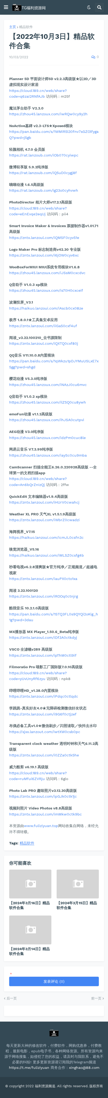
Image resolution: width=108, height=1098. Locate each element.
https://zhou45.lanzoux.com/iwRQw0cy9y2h (48, 114)
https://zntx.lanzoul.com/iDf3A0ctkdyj (43, 637)
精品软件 (26, 27)
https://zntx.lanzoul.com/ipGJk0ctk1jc (43, 796)
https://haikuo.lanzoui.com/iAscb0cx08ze (46, 308)
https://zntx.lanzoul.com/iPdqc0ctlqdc (43, 696)
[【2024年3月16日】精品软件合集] (30, 884)
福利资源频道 (45, 1086)
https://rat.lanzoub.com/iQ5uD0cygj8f (43, 173)
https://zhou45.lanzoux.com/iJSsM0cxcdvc (47, 273)
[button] (6, 7)
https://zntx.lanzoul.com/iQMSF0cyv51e (44, 238)
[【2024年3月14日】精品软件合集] (30, 930)
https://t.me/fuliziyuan (29, 1067)
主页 (12, 27)
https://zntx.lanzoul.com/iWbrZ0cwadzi (44, 520)
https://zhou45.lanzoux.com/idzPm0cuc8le (47, 438)
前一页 (96, 998)
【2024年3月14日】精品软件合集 (29, 951)
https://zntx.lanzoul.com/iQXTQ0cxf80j (43, 343)
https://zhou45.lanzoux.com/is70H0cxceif (46, 290)
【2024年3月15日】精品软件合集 (77, 905)
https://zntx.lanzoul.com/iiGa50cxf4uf (43, 326)
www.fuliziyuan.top (41, 826)
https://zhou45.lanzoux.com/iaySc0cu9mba (48, 455)
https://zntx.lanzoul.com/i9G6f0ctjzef (43, 714)
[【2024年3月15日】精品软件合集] (78, 884)
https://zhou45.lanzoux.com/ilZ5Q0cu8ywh (47, 402)
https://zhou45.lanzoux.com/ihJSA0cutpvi (46, 420)
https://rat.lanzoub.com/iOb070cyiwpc (43, 155)
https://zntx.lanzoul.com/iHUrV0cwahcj (44, 502)
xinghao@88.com (84, 1067)
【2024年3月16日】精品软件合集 (29, 905)
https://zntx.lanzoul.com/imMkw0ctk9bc (45, 814)
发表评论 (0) (54, 981)
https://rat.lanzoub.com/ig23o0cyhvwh (43, 190)
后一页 (12, 998)
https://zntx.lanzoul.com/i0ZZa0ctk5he (44, 755)
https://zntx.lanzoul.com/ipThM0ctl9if (43, 655)
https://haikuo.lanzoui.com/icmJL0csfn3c (46, 537)
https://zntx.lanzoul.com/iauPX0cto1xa (43, 579)
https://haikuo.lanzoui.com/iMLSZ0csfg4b (46, 555)
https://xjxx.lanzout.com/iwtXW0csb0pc (44, 732)
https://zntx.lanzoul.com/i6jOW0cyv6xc (44, 255)
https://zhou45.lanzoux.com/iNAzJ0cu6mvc (48, 385)
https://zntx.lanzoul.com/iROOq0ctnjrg (43, 596)
